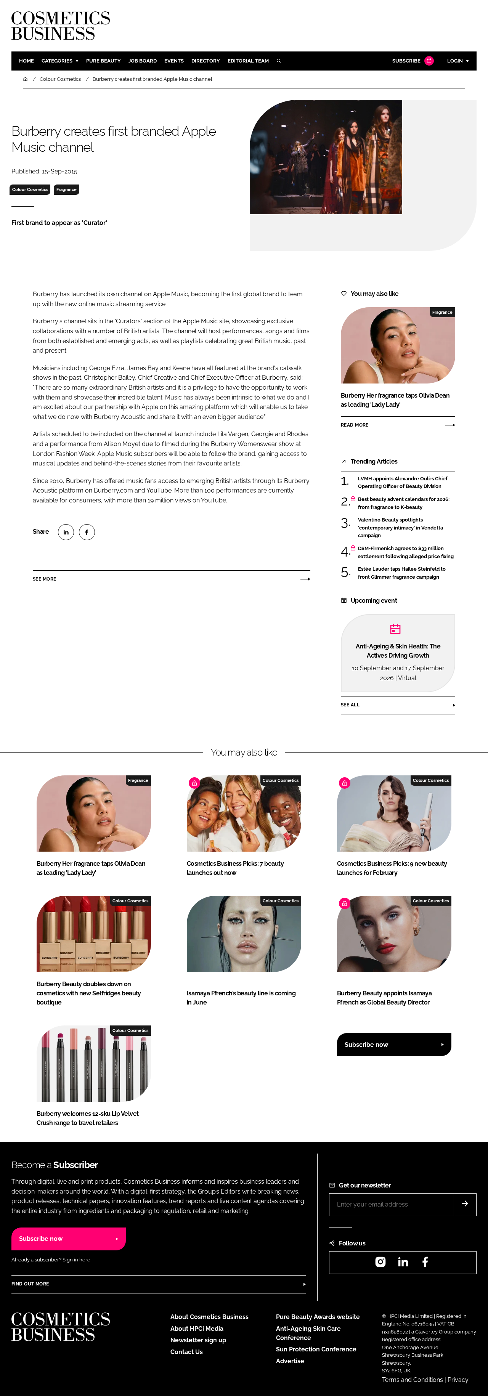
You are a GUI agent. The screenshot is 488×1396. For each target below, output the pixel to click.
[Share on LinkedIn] (66, 532)
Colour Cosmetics (30, 189)
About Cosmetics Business (209, 1317)
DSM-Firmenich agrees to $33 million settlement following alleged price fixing (406, 552)
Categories (57, 61)
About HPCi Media (196, 1328)
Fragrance (66, 189)
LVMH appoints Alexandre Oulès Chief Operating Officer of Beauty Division (403, 483)
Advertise (290, 1361)
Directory (205, 61)
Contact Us (186, 1352)
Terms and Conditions (412, 1379)
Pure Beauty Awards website (318, 1317)
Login (455, 61)
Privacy (458, 1379)
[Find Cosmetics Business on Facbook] (425, 1264)
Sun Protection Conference (316, 1349)
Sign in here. (77, 1260)
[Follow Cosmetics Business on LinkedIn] (403, 1264)
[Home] (26, 79)
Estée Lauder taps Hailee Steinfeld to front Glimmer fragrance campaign (402, 573)
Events (174, 61)
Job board (142, 61)
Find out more (30, 1284)
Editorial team (248, 61)
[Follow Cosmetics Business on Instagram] (380, 1264)
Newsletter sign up (198, 1340)
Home (26, 61)
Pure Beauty (103, 61)
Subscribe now (366, 1044)
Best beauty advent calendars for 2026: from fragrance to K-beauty (403, 503)
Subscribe (406, 61)
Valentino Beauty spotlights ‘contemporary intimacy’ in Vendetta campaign (400, 527)
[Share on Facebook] (87, 532)
